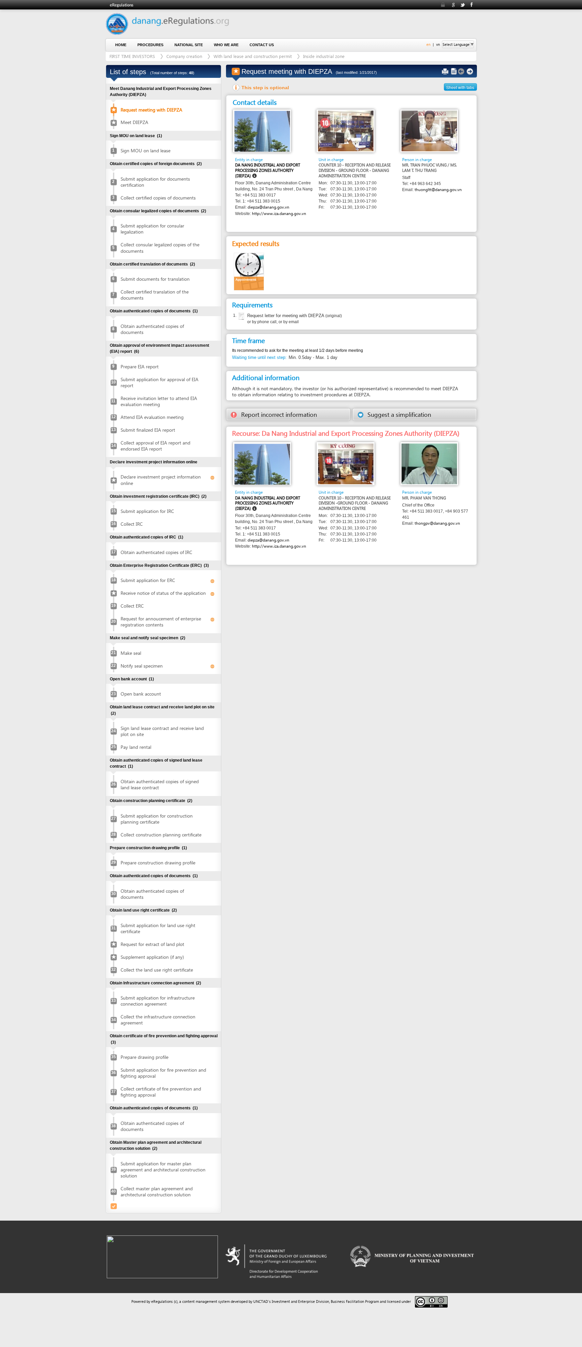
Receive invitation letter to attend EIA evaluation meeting (159, 401)
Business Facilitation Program (355, 1301)
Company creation (184, 56)
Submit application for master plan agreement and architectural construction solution (163, 1169)
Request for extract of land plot (152, 944)
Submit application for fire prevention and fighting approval (163, 1073)
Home (120, 45)
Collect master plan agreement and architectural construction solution (157, 1191)
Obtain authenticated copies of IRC (156, 552)
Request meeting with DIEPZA (151, 109)
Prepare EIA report (140, 366)
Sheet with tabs (460, 87)
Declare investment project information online (161, 479)
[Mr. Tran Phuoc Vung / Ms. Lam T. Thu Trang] (429, 130)
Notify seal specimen (142, 666)
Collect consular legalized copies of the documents (160, 247)
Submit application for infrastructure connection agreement (158, 1000)
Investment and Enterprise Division (300, 1301)
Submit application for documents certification (155, 182)
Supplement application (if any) (152, 957)
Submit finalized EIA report (148, 430)
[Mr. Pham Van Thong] (429, 463)
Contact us (262, 45)
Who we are (226, 45)
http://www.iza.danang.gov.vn (279, 213)
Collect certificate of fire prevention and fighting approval (161, 1091)
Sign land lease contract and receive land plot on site (162, 731)
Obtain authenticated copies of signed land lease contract (160, 784)
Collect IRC (132, 524)
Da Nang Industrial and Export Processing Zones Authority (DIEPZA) (267, 170)
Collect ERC (132, 606)
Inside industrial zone (324, 56)
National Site (188, 45)
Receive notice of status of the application (163, 593)
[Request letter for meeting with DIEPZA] (240, 316)
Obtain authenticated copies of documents (152, 329)
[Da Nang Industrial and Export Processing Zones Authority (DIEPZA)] (262, 130)
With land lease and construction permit (253, 56)
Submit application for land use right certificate (158, 928)
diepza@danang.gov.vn (268, 207)
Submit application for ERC (148, 580)
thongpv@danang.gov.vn (437, 523)
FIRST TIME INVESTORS (132, 56)
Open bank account (141, 694)
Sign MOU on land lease (145, 150)
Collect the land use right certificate (157, 970)
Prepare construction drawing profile (158, 862)
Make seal (131, 653)
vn (438, 44)
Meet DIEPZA (134, 122)
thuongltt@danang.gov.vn (438, 189)
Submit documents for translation (155, 279)
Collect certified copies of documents (158, 197)
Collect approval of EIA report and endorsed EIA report (155, 445)
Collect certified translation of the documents (155, 294)
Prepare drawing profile (144, 1057)
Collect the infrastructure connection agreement (158, 1019)
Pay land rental (136, 747)
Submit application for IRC (147, 511)
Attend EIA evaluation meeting (152, 417)
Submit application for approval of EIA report (159, 382)
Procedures (150, 45)
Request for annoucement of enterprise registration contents (161, 621)
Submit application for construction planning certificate (157, 819)
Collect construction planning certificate (161, 834)
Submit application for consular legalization (152, 228)
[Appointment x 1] (249, 271)
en (428, 44)
